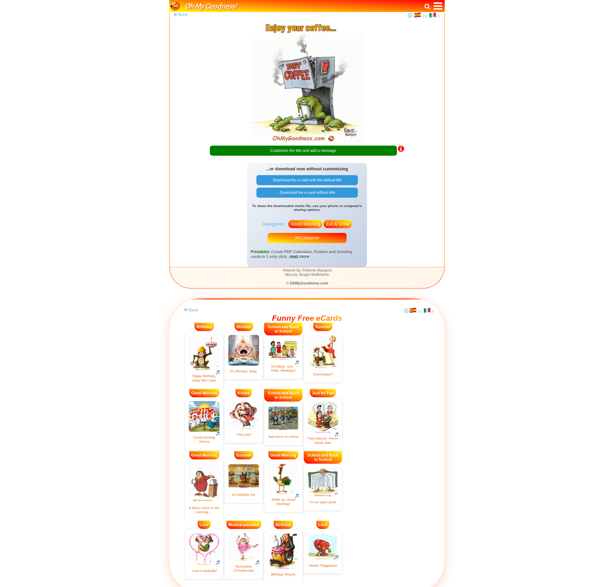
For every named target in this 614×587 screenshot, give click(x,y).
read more (299, 256)
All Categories (307, 238)
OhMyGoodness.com (309, 283)
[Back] (186, 310)
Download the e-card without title (307, 192)
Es (425, 16)
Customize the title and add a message (303, 150)
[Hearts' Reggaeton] (322, 551)
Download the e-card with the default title (307, 180)
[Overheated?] (322, 357)
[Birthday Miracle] (283, 556)
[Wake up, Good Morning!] (283, 485)
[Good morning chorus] (204, 423)
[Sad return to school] (283, 423)
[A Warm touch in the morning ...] (204, 489)
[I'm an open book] (322, 487)
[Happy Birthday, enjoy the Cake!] (204, 360)
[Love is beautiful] (204, 554)
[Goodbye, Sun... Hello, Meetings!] (283, 357)
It (438, 16)
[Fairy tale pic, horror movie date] (322, 424)
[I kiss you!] (243, 420)
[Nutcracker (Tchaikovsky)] (243, 554)
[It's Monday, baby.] (243, 355)
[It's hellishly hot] (243, 481)
